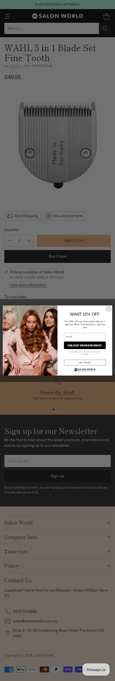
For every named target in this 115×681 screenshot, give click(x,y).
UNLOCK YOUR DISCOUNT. (84, 345)
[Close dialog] (108, 309)
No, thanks (84, 362)
